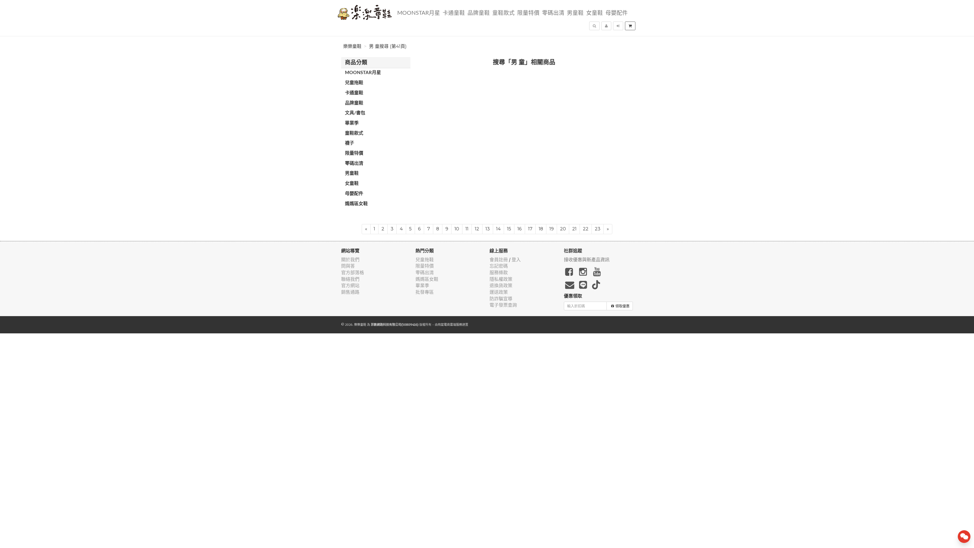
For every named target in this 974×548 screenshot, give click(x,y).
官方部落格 (352, 273)
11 (466, 229)
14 (498, 229)
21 (574, 229)
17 (530, 229)
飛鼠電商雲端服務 (450, 325)
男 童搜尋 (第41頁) (388, 46)
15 (509, 229)
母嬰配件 (616, 13)
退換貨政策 (501, 285)
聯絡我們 (350, 279)
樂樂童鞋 (352, 46)
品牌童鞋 (478, 13)
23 (597, 229)
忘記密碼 (499, 266)
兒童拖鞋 (354, 83)
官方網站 (350, 285)
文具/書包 (355, 113)
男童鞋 (575, 13)
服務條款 (499, 273)
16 (519, 229)
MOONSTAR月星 (418, 13)
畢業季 (352, 123)
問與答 (348, 266)
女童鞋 (594, 13)
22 (585, 229)
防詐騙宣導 (501, 299)
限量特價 (528, 13)
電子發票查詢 (503, 305)
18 (541, 229)
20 (563, 229)
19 (551, 229)
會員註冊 (499, 260)
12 (477, 229)
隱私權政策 (501, 279)
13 (487, 229)
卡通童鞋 (454, 13)
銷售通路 (350, 292)
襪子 (349, 143)
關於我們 (350, 260)
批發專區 (424, 292)
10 (457, 229)
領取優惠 (622, 306)
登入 (516, 260)
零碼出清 (553, 13)
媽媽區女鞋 (356, 204)
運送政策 (499, 292)
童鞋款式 (503, 13)
